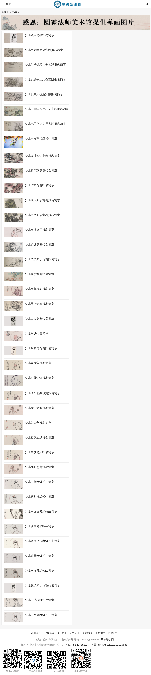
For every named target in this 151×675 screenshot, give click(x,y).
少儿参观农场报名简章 (39, 437)
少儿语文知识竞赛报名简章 (42, 215)
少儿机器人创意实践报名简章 (44, 94)
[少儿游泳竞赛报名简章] (13, 250)
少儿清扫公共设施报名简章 (42, 393)
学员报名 (87, 633)
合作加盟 (100, 633)
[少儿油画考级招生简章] (13, 532)
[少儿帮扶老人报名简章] (13, 458)
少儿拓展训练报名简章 (39, 377)
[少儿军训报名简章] (13, 339)
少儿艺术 (62, 633)
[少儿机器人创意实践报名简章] (13, 100)
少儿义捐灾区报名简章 (39, 229)
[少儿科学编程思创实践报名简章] (13, 71)
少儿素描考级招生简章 (39, 570)
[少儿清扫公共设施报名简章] (13, 399)
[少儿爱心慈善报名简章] (13, 473)
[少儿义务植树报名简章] (13, 295)
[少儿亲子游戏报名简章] (13, 414)
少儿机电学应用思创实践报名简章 (47, 108)
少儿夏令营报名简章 (38, 362)
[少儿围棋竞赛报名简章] (13, 310)
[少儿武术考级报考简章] (13, 41)
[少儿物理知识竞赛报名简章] (13, 162)
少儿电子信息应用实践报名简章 (45, 123)
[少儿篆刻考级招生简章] (13, 503)
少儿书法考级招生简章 (39, 600)
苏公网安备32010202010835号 (112, 644)
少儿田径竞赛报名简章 (39, 318)
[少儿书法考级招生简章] (13, 606)
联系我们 (113, 633)
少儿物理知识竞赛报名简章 (42, 155)
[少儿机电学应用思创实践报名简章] (13, 115)
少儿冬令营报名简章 (38, 422)
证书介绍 (49, 633)
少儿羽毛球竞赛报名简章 (41, 170)
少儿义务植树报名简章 (39, 288)
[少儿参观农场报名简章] (13, 443)
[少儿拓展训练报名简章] (13, 384)
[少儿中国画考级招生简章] (13, 517)
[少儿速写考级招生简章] (13, 562)
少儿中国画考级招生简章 (41, 511)
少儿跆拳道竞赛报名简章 (41, 348)
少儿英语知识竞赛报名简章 (42, 259)
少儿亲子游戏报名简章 (39, 407)
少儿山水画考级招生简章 (41, 614)
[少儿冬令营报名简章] (13, 429)
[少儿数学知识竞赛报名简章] (13, 591)
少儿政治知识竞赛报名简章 (42, 200)
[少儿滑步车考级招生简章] (13, 147)
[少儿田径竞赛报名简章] (13, 325)
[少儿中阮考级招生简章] (13, 488)
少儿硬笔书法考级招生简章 (42, 540)
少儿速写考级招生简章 (39, 555)
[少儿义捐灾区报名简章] (13, 236)
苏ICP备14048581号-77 (79, 644)
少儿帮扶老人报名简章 (39, 452)
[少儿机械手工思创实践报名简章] (13, 85)
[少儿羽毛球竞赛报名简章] (13, 176)
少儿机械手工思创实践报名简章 (45, 79)
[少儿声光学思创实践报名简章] (13, 56)
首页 (4, 11)
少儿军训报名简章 (36, 333)
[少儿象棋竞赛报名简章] (13, 280)
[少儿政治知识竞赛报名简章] (13, 206)
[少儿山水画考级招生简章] (13, 621)
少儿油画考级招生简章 (40, 526)
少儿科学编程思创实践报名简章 (45, 64)
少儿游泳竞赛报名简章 (39, 244)
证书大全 (15, 11)
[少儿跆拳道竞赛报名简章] (13, 354)
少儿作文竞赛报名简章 (39, 185)
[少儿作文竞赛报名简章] (13, 191)
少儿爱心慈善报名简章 (39, 467)
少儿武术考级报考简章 (39, 35)
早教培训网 (107, 639)
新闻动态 (36, 633)
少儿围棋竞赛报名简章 (39, 303)
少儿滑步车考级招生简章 (41, 138)
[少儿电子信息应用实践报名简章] (13, 130)
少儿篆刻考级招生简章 (39, 496)
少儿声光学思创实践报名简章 (44, 50)
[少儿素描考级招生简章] (13, 577)
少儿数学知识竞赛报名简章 (42, 585)
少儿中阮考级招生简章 (39, 481)
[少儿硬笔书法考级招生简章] (13, 547)
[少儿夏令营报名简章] (13, 369)
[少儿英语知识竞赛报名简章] (13, 265)
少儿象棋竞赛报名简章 (39, 274)
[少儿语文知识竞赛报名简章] (13, 221)
